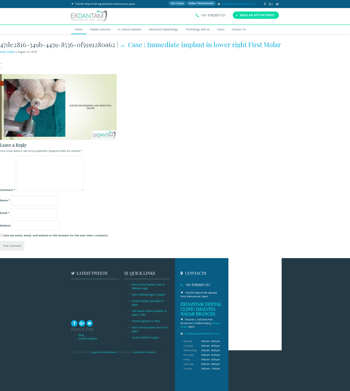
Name (5, 200)
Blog (81, 335)
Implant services (100, 29)
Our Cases (177, 3)
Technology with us (197, 29)
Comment (7, 190)
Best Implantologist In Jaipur (148, 294)
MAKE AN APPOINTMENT (255, 15)
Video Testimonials (201, 3)
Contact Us (239, 29)
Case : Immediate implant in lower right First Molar (200, 44)
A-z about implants (129, 29)
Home (79, 29)
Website (5, 225)
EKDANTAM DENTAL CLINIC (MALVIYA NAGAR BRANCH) (200, 309)
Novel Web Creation (144, 352)
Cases (221, 29)
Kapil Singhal (7, 51)
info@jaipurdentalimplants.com (238, 3)
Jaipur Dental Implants (104, 352)
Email (4, 213)
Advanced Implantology (163, 29)
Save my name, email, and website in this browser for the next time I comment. (55, 235)
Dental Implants (87, 338)
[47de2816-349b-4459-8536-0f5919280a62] (58, 106)
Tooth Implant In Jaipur (145, 337)
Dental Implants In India (146, 321)
